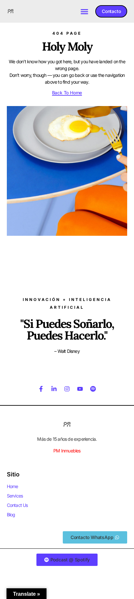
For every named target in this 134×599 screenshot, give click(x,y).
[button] (84, 11)
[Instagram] (67, 389)
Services (15, 495)
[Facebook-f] (41, 389)
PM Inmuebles (66, 450)
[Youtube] (80, 389)
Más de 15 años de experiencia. (67, 439)
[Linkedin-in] (54, 389)
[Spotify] (93, 389)
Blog (11, 514)
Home (12, 486)
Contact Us (17, 505)
